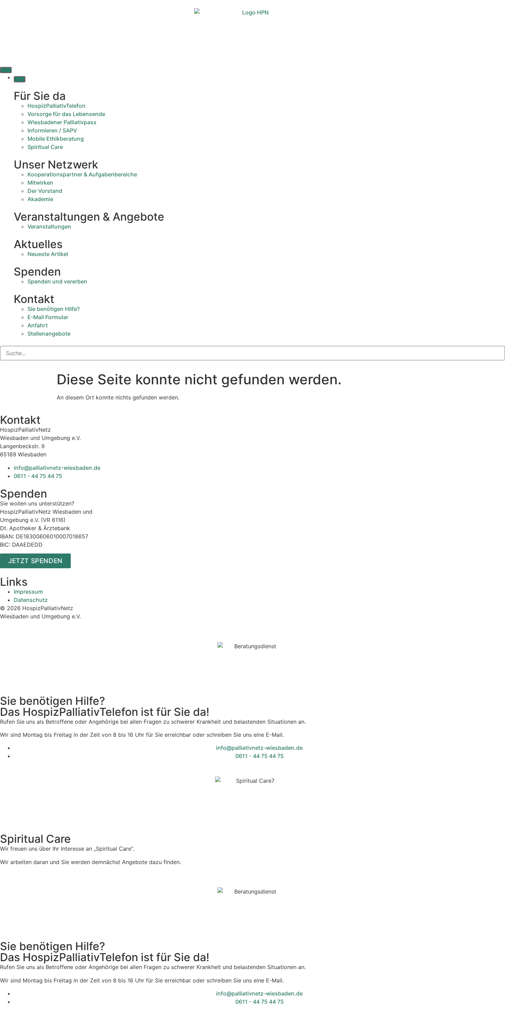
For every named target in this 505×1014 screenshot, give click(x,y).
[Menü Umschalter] (6, 70)
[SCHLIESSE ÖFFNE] (19, 79)
